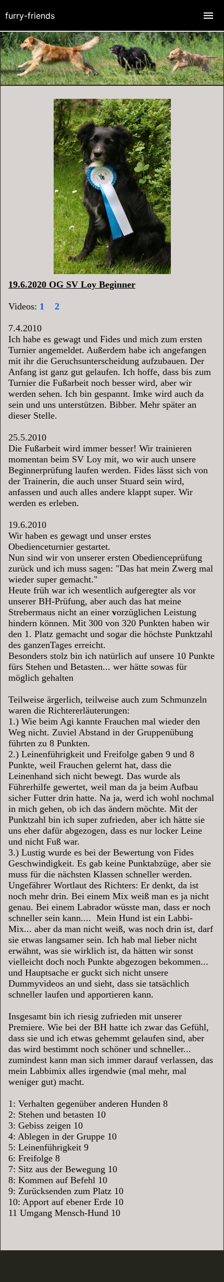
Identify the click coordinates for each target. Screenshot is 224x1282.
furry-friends (30, 15)
